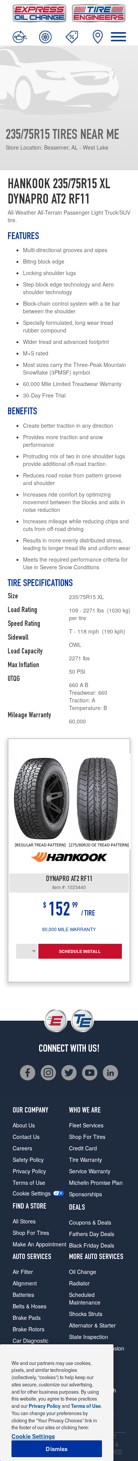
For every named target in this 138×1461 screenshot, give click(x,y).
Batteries (23, 1294)
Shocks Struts (85, 1314)
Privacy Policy (29, 1171)
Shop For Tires (31, 1232)
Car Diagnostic (30, 1340)
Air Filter (23, 1271)
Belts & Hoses (29, 1306)
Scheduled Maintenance (84, 1298)
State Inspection (88, 1336)
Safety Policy (28, 1159)
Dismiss (56, 1449)
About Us (24, 1125)
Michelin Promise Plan (96, 1182)
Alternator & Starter (92, 1325)
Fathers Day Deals (91, 1234)
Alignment (25, 1283)
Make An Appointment (39, 1244)
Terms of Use (29, 1182)
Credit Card (83, 1148)
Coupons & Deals (90, 1222)
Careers (22, 1148)
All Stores (24, 1221)
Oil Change (82, 1271)
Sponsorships (85, 1194)
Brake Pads (27, 1317)
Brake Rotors (28, 1329)
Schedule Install (80, 951)
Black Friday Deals (91, 1245)
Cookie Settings (32, 1193)
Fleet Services (86, 1125)
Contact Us (26, 1136)
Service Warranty (89, 1171)
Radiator (79, 1283)
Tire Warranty (85, 1159)
